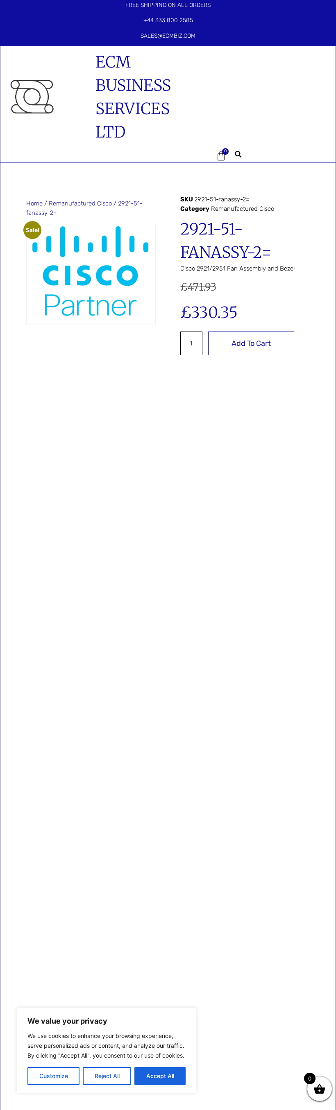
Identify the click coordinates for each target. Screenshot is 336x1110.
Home (34, 203)
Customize (53, 1075)
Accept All (160, 1075)
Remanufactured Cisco (80, 203)
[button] (192, 155)
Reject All (107, 1075)
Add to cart (251, 343)
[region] (106, 1051)
